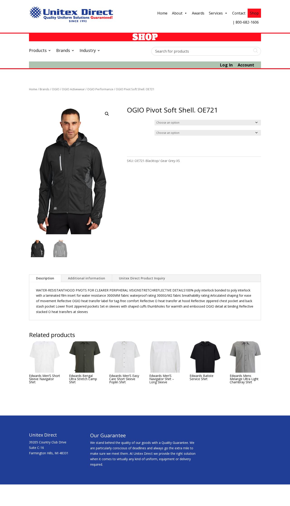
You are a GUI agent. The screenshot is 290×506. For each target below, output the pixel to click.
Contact (238, 13)
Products (38, 51)
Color (131, 122)
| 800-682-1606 (246, 22)
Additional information (86, 278)
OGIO (55, 89)
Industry (88, 51)
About (177, 13)
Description (45, 278)
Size (130, 132)
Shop (254, 13)
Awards (198, 13)
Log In (226, 65)
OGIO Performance (100, 89)
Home (162, 13)
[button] (107, 114)
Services (216, 13)
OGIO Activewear (73, 89)
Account (246, 65)
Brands (63, 51)
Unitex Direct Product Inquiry (142, 278)
